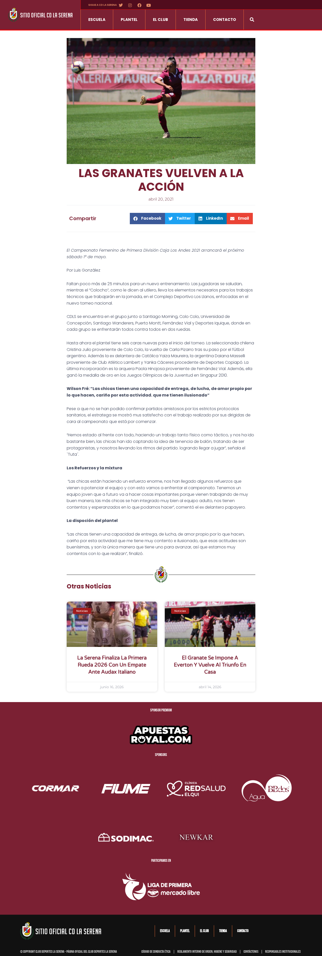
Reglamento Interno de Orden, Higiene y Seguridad (207, 951)
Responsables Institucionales (283, 951)
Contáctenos (251, 951)
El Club (160, 19)
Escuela (96, 19)
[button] (252, 19)
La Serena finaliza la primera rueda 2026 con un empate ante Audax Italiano (112, 665)
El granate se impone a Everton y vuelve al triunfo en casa (210, 665)
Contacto (224, 19)
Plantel (129, 19)
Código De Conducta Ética (156, 951)
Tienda (190, 19)
